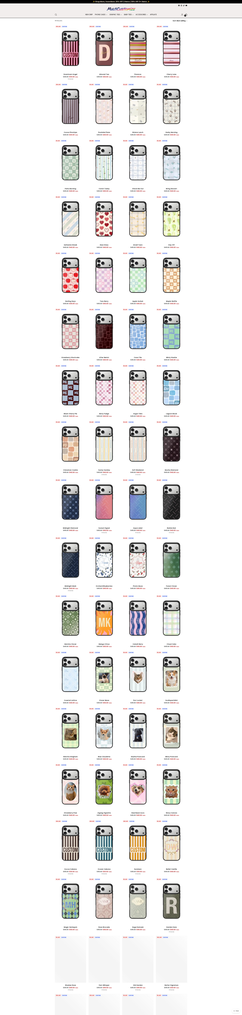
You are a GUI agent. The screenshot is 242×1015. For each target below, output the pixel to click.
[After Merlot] (104, 331)
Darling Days (70, 301)
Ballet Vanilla (171, 869)
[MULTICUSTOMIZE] (121, 9)
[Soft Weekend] (138, 444)
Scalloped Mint (171, 700)
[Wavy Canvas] (171, 786)
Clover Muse (104, 700)
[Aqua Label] (138, 502)
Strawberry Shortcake (70, 357)
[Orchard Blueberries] (104, 560)
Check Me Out (138, 189)
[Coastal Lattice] (70, 674)
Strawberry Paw (70, 813)
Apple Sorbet (137, 301)
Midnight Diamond (70, 528)
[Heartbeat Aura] (138, 786)
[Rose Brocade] (104, 901)
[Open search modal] (56, 15)
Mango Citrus (104, 644)
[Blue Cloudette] (104, 730)
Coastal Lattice (70, 700)
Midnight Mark (70, 586)
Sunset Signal (104, 528)
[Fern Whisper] (104, 959)
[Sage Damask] (138, 901)
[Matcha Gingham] (70, 730)
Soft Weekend (138, 470)
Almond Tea (104, 74)
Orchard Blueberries (104, 586)
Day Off (171, 245)
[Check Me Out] (138, 162)
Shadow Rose (70, 985)
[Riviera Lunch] (138, 106)
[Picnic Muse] (138, 560)
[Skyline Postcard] (138, 730)
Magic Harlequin (70, 927)
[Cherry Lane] (171, 48)
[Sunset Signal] (104, 502)
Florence (137, 74)
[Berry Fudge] (104, 387)
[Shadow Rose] (70, 959)
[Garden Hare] (171, 901)
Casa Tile (138, 357)
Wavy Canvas (171, 813)
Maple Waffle (171, 301)
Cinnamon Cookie (70, 470)
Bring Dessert (171, 189)
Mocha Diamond (171, 470)
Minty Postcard (171, 757)
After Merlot (104, 357)
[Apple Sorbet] (138, 275)
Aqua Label (137, 528)
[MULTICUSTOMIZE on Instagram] (181, 5)
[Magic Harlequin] (70, 901)
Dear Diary (104, 245)
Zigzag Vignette (104, 813)
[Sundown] (138, 843)
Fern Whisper (104, 985)
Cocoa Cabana (70, 869)
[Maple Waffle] (171, 275)
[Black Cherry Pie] (70, 387)
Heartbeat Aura (137, 813)
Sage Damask (138, 927)
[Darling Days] (70, 275)
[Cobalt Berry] (138, 618)
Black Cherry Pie (70, 414)
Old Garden (138, 985)
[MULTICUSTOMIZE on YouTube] (186, 5)
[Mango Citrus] (104, 618)
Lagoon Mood (171, 414)
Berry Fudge (104, 414)
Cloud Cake (171, 644)
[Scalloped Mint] (171, 674)
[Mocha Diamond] (171, 444)
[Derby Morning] (171, 106)
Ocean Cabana (104, 869)
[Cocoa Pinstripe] (70, 106)
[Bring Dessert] (171, 162)
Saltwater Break (70, 245)
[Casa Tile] (138, 331)
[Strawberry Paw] (70, 786)
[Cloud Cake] (171, 618)
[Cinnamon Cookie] (70, 444)
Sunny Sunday (104, 470)
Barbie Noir (171, 528)
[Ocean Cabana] (104, 843)
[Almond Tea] (104, 48)
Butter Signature (171, 985)
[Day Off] (171, 218)
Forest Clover (171, 586)
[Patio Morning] (70, 162)
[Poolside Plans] (104, 106)
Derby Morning (171, 132)
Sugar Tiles (137, 414)
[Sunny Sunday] (104, 444)
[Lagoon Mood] (171, 387)
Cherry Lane (171, 74)
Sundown (138, 869)
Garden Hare (171, 927)
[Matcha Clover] (70, 618)
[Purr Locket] (138, 674)
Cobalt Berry (138, 644)
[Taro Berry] (104, 275)
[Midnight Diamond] (70, 502)
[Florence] (138, 48)
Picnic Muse (138, 586)
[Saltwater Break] (70, 218)
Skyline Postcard (138, 757)
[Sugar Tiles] (138, 387)
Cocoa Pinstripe (70, 132)
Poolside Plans (104, 132)
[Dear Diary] (104, 218)
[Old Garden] (138, 959)
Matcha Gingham (70, 757)
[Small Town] (138, 218)
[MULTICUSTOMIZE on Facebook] (179, 5)
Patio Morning (70, 189)
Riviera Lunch (137, 132)
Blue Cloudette (104, 757)
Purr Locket (137, 700)
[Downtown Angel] (70, 48)
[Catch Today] (104, 162)
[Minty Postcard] (171, 730)
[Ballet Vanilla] (171, 843)
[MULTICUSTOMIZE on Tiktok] (184, 5)
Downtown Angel (70, 74)
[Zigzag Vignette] (104, 786)
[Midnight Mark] (70, 560)
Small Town (138, 245)
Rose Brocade (104, 927)
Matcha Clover (70, 644)
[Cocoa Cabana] (70, 843)
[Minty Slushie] (171, 331)
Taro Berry (104, 301)
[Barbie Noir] (171, 502)
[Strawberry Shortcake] (70, 331)
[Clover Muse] (104, 674)
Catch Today (104, 189)
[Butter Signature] (171, 959)
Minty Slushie (171, 357)
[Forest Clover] (171, 560)
